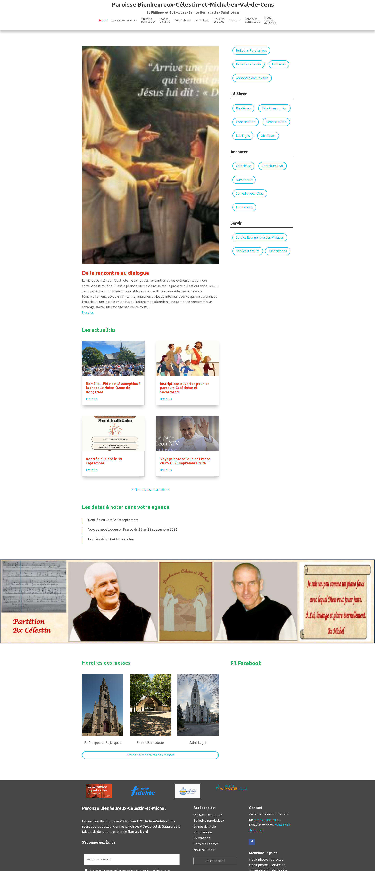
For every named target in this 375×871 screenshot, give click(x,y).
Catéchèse (243, 166)
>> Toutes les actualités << (150, 489)
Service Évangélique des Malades (260, 237)
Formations (202, 20)
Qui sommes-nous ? (124, 20)
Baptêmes (243, 108)
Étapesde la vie (165, 20)
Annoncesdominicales (252, 20)
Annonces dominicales (252, 78)
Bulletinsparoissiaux (148, 20)
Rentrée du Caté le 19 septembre (104, 461)
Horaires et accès (219, 20)
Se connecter (215, 861)
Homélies (235, 20)
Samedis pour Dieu (250, 193)
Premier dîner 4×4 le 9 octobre (111, 539)
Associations (278, 251)
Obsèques (268, 136)
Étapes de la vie (204, 826)
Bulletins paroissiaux (208, 820)
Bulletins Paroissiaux (251, 50)
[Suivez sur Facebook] (252, 842)
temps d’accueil (265, 820)
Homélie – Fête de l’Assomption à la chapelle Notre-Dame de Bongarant (113, 388)
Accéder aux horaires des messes (150, 755)
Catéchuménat (272, 166)
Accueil (102, 20)
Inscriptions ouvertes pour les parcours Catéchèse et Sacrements (184, 388)
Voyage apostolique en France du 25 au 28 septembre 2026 (185, 461)
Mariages (243, 136)
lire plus (88, 312)
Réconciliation (276, 122)
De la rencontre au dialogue (115, 273)
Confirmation (245, 122)
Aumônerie (244, 180)
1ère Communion (274, 108)
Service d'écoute (248, 251)
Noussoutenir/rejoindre (270, 20)
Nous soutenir (204, 849)
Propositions (182, 20)
